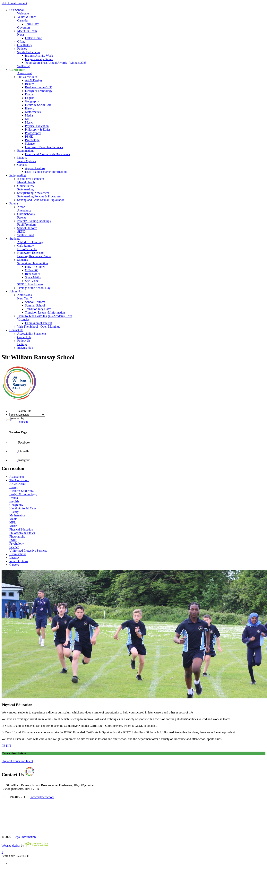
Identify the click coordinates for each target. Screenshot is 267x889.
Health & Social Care (38, 105)
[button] (9, 404)
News (20, 34)
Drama (29, 94)
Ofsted (21, 41)
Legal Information (24, 837)
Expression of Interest (38, 323)
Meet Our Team (27, 31)
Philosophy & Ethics (37, 129)
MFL (28, 119)
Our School (16, 10)
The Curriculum (27, 76)
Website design (11, 845)
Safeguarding (17, 175)
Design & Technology (38, 90)
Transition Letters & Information (45, 312)
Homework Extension (30, 252)
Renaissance (32, 273)
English (29, 97)
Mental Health (26, 182)
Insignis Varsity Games (39, 59)
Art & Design (33, 80)
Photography (33, 133)
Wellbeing (23, 66)
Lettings (22, 344)
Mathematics (33, 112)
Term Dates (32, 24)
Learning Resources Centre (34, 256)
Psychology (32, 140)
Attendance (24, 210)
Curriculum (17, 69)
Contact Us (16, 330)
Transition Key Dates (38, 309)
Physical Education (37, 126)
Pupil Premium (26, 224)
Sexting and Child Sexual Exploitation (41, 200)
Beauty (29, 83)
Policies (22, 48)
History (29, 108)
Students (14, 238)
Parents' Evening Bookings (34, 221)
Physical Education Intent (17, 761)
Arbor (21, 207)
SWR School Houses (30, 284)
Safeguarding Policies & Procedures (39, 196)
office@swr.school (42, 797)
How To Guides (35, 266)
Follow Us (23, 340)
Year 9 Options (26, 161)
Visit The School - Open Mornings (38, 326)
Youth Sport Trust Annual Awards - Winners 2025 (56, 62)
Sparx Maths (33, 277)
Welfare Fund (25, 235)
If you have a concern (30, 178)
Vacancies (23, 319)
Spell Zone (32, 280)
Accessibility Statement (31, 333)
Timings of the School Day (33, 287)
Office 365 (31, 270)
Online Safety (25, 185)
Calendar (22, 20)
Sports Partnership (28, 52)
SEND (21, 231)
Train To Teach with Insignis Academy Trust (44, 316)
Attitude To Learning (30, 242)
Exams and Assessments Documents (47, 154)
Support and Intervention (32, 263)
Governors (23, 27)
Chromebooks (26, 214)
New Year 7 (24, 298)
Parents (13, 203)
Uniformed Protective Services (44, 147)
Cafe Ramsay (25, 245)
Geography (32, 101)
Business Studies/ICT (38, 87)
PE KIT (6, 745)
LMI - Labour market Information (46, 171)
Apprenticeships (35, 168)
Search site (8, 856)
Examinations (25, 150)
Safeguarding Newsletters (33, 192)
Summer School (35, 305)
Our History (24, 45)
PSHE (29, 136)
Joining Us (16, 291)
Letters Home (33, 38)
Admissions (24, 295)
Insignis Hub (25, 347)
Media (29, 115)
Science (30, 143)
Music (29, 122)
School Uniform (27, 228)
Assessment (24, 73)
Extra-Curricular (27, 249)
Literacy (22, 157)
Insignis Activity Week (39, 55)
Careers (22, 164)
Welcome (23, 13)
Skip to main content (14, 3)
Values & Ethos (26, 17)
